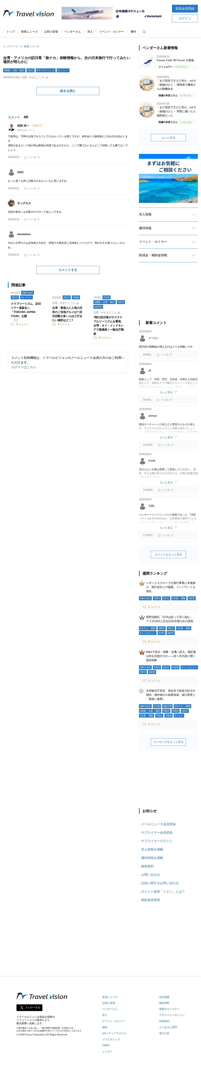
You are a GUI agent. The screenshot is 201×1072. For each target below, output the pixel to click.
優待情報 (145, 228)
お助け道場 (51, 31)
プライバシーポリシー (172, 1015)
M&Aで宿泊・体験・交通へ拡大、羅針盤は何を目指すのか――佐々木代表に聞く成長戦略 (171, 656)
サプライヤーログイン (157, 841)
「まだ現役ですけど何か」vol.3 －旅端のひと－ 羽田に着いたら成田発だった (176, 111)
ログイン (185, 18)
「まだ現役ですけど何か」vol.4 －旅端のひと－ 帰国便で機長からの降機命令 (176, 84)
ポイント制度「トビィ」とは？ (163, 891)
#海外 (166, 711)
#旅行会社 (27, 292)
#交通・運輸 (178, 598)
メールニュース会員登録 (158, 824)
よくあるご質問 (168, 1027)
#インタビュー (147, 633)
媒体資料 (147, 866)
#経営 (192, 598)
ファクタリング (111, 1039)
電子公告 (164, 1033)
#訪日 (30, 70)
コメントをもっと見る (168, 554)
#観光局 (167, 706)
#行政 (106, 297)
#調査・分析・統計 (14, 70)
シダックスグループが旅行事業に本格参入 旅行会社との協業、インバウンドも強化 (171, 587)
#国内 (157, 598)
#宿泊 (159, 715)
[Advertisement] (168, 294)
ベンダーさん (72, 31)
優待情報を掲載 (152, 857)
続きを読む (68, 91)
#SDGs (98, 306)
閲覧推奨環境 (150, 900)
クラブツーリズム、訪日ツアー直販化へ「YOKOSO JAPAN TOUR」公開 (26, 310)
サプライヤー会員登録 (157, 832)
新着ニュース (29, 31)
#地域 (76, 297)
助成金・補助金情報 (153, 255)
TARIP (106, 1045)
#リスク (179, 715)
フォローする (32, 1007)
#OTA (161, 633)
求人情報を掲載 (152, 849)
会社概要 (164, 997)
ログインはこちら (23, 367)
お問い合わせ (150, 874)
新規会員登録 (184, 8)
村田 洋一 (23, 125)
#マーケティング (46, 70)
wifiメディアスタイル (114, 1033)
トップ (10, 31)
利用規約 (164, 1021)
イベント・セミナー (111, 31)
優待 (133, 31)
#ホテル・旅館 (147, 628)
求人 (90, 31)
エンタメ (107, 1051)
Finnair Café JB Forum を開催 (175, 60)
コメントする (67, 270)
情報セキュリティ (169, 1008)
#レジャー (63, 70)
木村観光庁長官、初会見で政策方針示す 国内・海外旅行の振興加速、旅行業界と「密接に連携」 (172, 694)
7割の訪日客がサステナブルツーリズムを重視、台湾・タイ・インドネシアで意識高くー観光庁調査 (108, 325)
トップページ (10, 46)
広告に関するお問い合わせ (160, 883)
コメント (22, 324)
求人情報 (145, 214)
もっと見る (168, 137)
